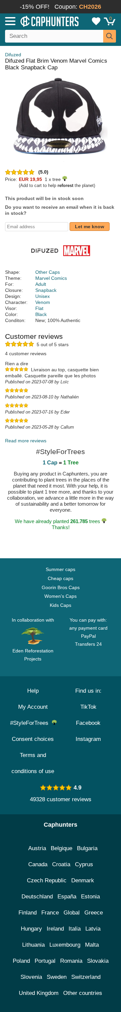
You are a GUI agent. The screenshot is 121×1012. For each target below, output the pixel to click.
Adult (40, 284)
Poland (21, 961)
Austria (37, 848)
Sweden (57, 977)
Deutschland (37, 896)
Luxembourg (64, 945)
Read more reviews (25, 440)
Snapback (45, 290)
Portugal (45, 961)
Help (33, 691)
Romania (71, 961)
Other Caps (47, 272)
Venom (42, 302)
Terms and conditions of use (32, 763)
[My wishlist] (96, 21)
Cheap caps (60, 578)
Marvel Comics (51, 278)
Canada (37, 864)
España (66, 896)
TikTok (88, 707)
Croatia (61, 864)
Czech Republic (47, 880)
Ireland (55, 929)
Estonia (90, 896)
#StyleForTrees (31, 723)
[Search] (109, 36)
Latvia (92, 929)
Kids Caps (60, 605)
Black (41, 314)
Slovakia (98, 961)
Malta (92, 945)
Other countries (82, 993)
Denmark (82, 880)
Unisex (42, 296)
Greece (93, 912)
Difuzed (13, 54)
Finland (27, 912)
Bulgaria (87, 848)
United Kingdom (38, 993)
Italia (75, 929)
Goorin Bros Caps (61, 587)
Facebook (88, 723)
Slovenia (31, 977)
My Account (33, 707)
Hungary (31, 929)
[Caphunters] (35, 20)
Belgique (61, 848)
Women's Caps (60, 596)
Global (72, 912)
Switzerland (85, 977)
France (50, 912)
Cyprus (84, 864)
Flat (39, 308)
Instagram (88, 739)
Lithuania (33, 945)
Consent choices (33, 739)
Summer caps (60, 569)
